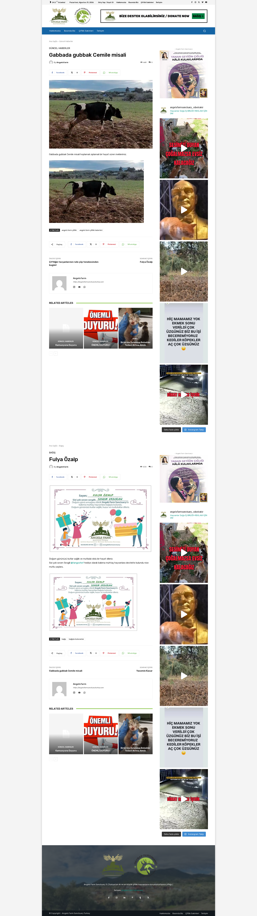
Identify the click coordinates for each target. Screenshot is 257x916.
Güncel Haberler (66, 41)
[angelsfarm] (51, 62)
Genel (135, 339)
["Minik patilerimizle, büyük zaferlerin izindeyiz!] (184, 210)
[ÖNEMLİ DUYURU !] (101, 328)
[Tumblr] (140, 898)
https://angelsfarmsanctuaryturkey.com (88, 282)
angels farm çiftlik (69, 230)
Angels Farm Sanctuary (132, 890)
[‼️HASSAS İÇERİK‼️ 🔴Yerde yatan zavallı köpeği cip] (184, 395)
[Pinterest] (132, 898)
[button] (204, 30)
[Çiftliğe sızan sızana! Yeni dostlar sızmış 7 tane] (184, 271)
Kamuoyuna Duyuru (66, 345)
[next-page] (56, 353)
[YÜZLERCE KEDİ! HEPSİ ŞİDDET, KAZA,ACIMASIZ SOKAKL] (184, 148)
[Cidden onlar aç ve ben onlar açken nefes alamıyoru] (184, 333)
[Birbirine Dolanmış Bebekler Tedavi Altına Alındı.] (136, 328)
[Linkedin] (124, 898)
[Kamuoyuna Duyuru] (66, 328)
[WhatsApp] (84, 286)
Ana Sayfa (53, 41)
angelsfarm (62, 62)
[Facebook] (192, 2)
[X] (199, 2)
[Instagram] (195, 2)
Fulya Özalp (146, 262)
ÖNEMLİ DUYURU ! (100, 345)
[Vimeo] (202, 2)
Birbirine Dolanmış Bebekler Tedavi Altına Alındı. (136, 343)
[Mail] (79, 286)
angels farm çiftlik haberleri (91, 230)
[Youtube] (206, 2)
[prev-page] (51, 353)
